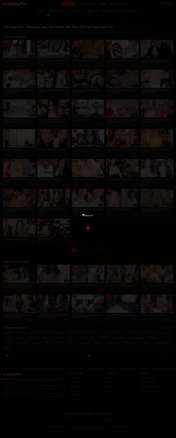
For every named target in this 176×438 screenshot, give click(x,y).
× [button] (88, 228)
